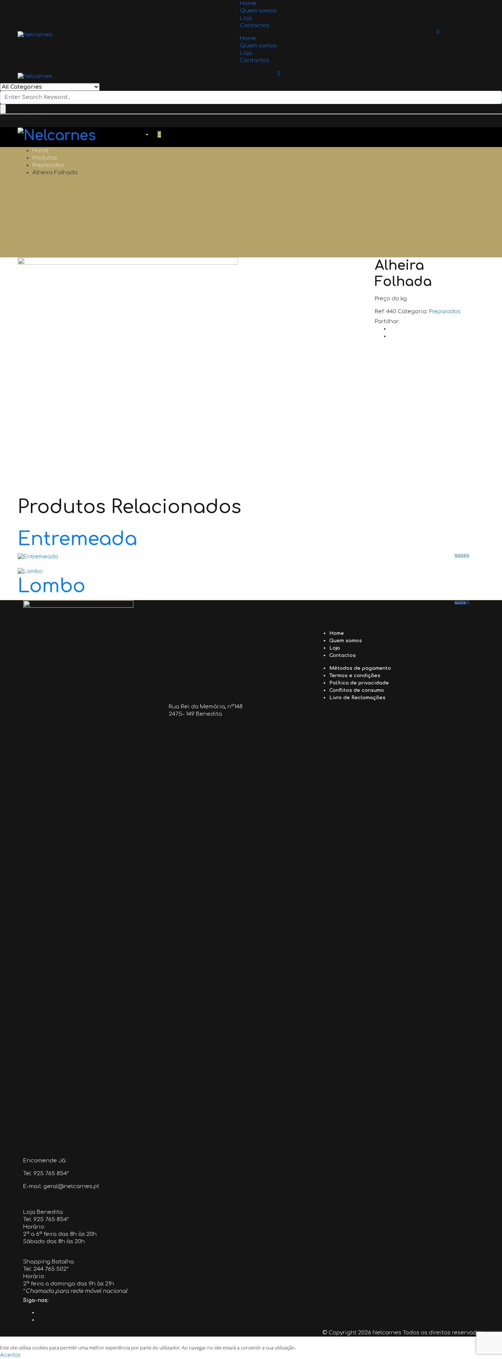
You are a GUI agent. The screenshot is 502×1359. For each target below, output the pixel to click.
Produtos (44, 158)
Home (248, 3)
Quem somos (258, 11)
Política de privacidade (359, 683)
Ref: (380, 311)
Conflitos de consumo (356, 690)
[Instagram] (40, 1320)
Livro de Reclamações (357, 697)
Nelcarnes (387, 1333)
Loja (246, 18)
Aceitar (10, 1355)
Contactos (254, 25)
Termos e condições (354, 675)
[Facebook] (40, 1312)
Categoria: (412, 311)
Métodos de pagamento (360, 668)
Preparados (48, 165)
